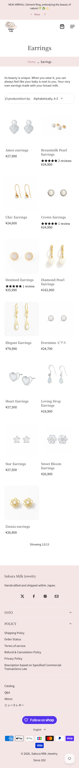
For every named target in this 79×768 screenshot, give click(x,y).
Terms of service (14, 646)
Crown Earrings (53, 217)
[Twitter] (22, 596)
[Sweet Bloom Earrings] (57, 440)
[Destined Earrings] (21, 256)
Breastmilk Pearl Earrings (54, 152)
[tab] (7, 141)
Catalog (9, 686)
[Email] (56, 596)
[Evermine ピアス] (57, 319)
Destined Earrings (19, 279)
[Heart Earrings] (21, 377)
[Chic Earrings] (21, 193)
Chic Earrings (16, 217)
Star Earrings (15, 463)
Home (32, 62)
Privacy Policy (13, 658)
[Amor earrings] (21, 126)
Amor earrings (16, 150)
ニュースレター (14, 705)
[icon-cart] (62, 26)
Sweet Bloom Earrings (51, 465)
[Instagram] (45, 596)
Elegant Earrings (18, 342)
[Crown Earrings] (57, 193)
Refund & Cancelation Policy (22, 652)
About (8, 699)
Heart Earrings (17, 401)
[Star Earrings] (21, 440)
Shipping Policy (14, 633)
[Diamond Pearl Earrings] (57, 256)
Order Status (12, 639)
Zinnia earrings (17, 526)
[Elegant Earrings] (21, 319)
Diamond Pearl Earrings (53, 281)
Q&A (7, 692)
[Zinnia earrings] (21, 502)
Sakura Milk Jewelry (44, 754)
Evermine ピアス (53, 342)
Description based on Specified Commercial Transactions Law (32, 667)
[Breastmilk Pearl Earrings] (57, 126)
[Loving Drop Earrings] (57, 377)
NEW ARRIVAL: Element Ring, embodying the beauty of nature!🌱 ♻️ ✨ (39, 6)
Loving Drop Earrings (51, 403)
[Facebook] (34, 596)
